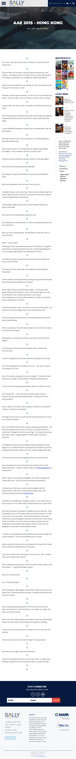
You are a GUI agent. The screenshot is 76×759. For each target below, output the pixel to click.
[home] (17, 3)
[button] (4, 3)
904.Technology (41, 756)
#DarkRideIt (63, 152)
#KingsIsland (63, 161)
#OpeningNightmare (66, 155)
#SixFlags (62, 159)
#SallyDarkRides (64, 157)
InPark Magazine (43, 468)
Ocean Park (28, 493)
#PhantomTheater (65, 154)
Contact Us (10, 738)
